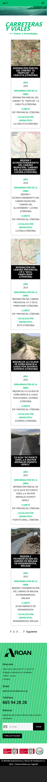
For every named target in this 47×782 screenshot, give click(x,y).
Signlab (34, 764)
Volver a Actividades (23, 33)
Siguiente (31, 631)
